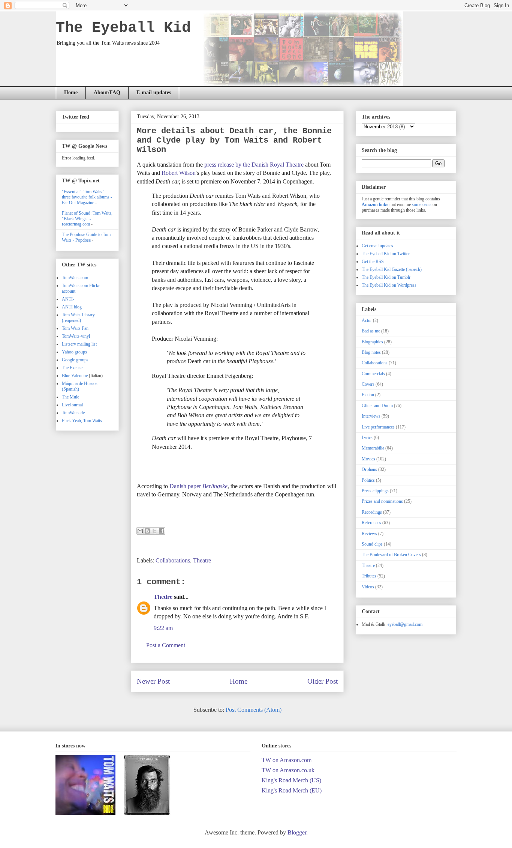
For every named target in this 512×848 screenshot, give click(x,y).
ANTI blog (72, 307)
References (371, 522)
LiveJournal (72, 404)
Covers (368, 384)
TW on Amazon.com (286, 760)
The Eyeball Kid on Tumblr (386, 277)
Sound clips (372, 544)
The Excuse (72, 367)
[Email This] (140, 531)
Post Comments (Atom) (253, 710)
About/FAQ (107, 92)
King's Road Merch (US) (291, 780)
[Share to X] (154, 531)
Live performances (378, 427)
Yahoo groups (74, 352)
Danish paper (198, 486)
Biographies (372, 341)
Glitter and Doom (377, 405)
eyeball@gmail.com (405, 624)
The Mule (70, 397)
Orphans (369, 469)
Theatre (202, 560)
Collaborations (173, 560)
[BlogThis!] (147, 531)
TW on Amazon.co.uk (288, 770)
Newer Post (153, 681)
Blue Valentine (75, 375)
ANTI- (68, 299)
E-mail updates (153, 92)
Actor (367, 320)
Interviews (371, 416)
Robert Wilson (179, 173)
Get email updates (377, 245)
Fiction (368, 394)
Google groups (75, 359)
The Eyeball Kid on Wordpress (389, 285)
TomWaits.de (73, 412)
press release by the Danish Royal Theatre (254, 164)
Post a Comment (165, 645)
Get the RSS (373, 261)
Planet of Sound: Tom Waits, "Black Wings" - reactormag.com (87, 218)
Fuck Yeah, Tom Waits (82, 420)
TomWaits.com (75, 277)
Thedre (163, 597)
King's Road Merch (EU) (292, 790)
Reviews (369, 533)
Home (71, 92)
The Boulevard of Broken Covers (391, 554)
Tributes (369, 576)
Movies (368, 459)
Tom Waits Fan (75, 328)
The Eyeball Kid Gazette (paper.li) (392, 269)
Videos (368, 586)
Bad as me (371, 331)
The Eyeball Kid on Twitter (386, 253)
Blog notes (371, 352)
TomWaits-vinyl (76, 336)
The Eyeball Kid (123, 28)
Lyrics (367, 437)
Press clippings (375, 490)
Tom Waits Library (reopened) (78, 317)
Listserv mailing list (79, 344)
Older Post (322, 681)
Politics (368, 480)
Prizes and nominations (382, 501)
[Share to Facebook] (161, 531)
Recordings (372, 512)
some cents (421, 204)
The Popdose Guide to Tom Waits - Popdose (86, 237)
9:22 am (163, 628)
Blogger (296, 832)
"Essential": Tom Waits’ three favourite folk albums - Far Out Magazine (87, 197)
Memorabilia (373, 448)
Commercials (373, 373)
